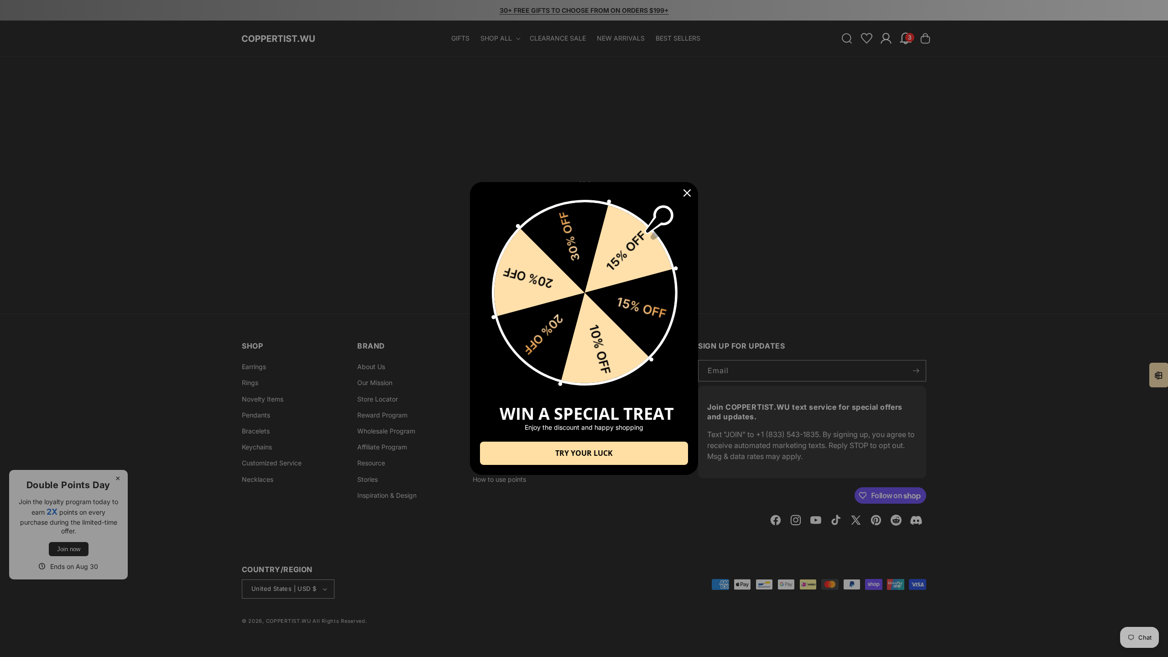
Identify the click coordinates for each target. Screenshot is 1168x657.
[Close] (687, 193)
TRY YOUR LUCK (584, 453)
